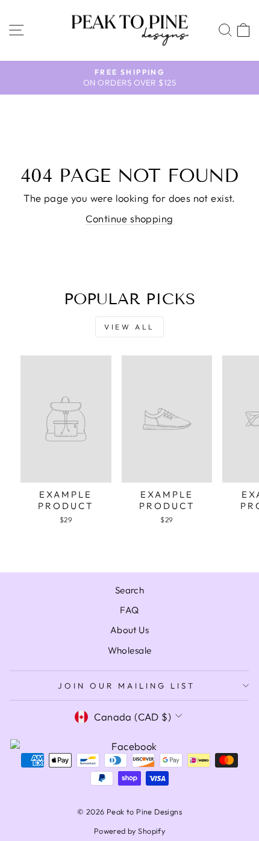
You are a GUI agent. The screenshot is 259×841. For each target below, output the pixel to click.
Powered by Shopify (129, 831)
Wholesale (130, 650)
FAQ (129, 610)
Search (129, 590)
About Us (129, 630)
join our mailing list (126, 685)
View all (129, 326)
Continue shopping (129, 218)
